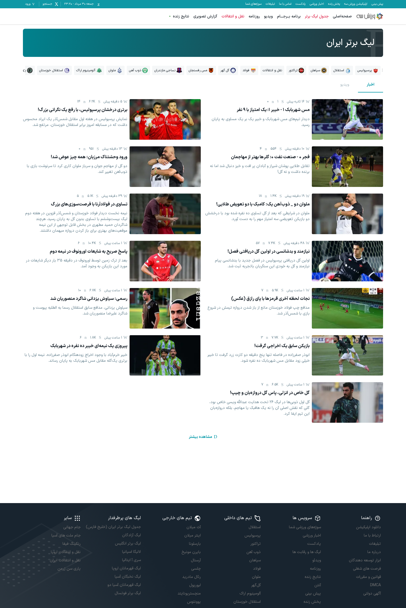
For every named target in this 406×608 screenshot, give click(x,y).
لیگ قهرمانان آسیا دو (124, 585)
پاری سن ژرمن (69, 569)
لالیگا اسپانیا (131, 552)
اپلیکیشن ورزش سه (355, 4)
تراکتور (256, 544)
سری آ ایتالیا (131, 560)
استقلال (255, 527)
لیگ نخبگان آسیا (128, 577)
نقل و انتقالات (233, 16)
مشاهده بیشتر (200, 437)
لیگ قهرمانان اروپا (126, 568)
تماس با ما (285, 4)
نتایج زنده (181, 16)
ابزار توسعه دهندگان (365, 560)
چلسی (196, 569)
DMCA (375, 585)
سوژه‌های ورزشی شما (305, 527)
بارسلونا (195, 544)
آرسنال (196, 560)
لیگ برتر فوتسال (128, 593)
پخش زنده (334, 4)
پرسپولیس (252, 535)
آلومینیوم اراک (250, 593)
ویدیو (268, 16)
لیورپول (195, 585)
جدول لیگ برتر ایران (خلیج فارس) (113, 527)
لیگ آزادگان (131, 535)
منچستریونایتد (189, 593)
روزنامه (254, 16)
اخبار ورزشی (317, 4)
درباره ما (374, 552)
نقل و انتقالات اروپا (66, 552)
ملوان (256, 577)
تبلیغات (270, 4)
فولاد (257, 569)
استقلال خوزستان (247, 602)
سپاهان (255, 560)
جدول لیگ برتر (317, 16)
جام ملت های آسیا (66, 535)
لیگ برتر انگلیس (128, 543)
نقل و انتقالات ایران (65, 560)
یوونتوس (194, 602)
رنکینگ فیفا (71, 544)
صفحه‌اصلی (342, 16)
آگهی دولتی (372, 593)
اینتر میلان (192, 535)
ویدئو (316, 560)
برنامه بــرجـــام (289, 16)
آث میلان (193, 527)
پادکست (300, 4)
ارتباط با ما (372, 535)
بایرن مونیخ (191, 552)
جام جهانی (72, 527)
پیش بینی (377, 4)
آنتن (317, 585)
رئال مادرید (191, 577)
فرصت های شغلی (367, 569)
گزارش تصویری (205, 16)
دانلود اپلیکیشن (368, 527)
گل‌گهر (256, 585)
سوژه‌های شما (253, 4)
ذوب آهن (253, 552)
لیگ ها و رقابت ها (306, 552)
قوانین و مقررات (368, 577)
